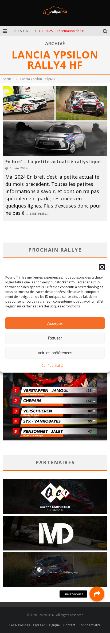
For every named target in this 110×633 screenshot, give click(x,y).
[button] (102, 267)
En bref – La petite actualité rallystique (53, 162)
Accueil (8, 79)
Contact (69, 625)
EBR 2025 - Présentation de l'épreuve (67, 31)
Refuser (55, 338)
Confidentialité (52, 365)
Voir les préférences (55, 352)
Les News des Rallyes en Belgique (34, 625)
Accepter (55, 323)
